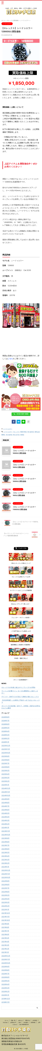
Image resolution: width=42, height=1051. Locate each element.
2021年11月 (5, 917)
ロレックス (16, 431)
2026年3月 (5, 735)
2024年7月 (5, 806)
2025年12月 (5, 746)
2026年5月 (5, 728)
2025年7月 (5, 763)
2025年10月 (5, 753)
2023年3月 (5, 860)
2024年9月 (5, 799)
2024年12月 (5, 788)
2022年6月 (5, 892)
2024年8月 (5, 803)
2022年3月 (5, 902)
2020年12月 (5, 956)
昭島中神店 (23, 431)
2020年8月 (5, 970)
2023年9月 (5, 838)
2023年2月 (5, 863)
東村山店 (37, 431)
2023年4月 (5, 856)
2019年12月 (5, 999)
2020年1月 (5, 995)
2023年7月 (5, 845)
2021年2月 (5, 949)
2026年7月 (5, 721)
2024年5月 (5, 813)
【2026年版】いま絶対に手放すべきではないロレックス (20, 701)
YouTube (5, 1022)
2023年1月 (5, 867)
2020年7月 (5, 974)
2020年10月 (5, 963)
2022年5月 (5, 895)
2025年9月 (5, 756)
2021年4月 (5, 942)
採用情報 (33, 1022)
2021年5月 (5, 938)
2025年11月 (5, 749)
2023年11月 (5, 831)
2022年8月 (5, 885)
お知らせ (20, 1020)
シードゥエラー (7, 429)
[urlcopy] (28, 422)
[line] (23, 422)
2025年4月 (5, 774)
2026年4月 (5, 731)
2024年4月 (5, 817)
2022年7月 (5, 888)
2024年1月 (5, 827)
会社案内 (25, 1022)
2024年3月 (5, 820)
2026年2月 (5, 738)
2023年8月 (5, 842)
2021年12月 (5, 913)
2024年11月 (5, 792)
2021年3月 (5, 945)
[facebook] (14, 422)
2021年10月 (5, 920)
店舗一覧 (13, 1020)
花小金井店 (9, 434)
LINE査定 (34, 1020)
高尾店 (22, 434)
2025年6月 (5, 767)
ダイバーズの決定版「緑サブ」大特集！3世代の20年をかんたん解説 (20, 707)
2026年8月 (5, 717)
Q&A (19, 1022)
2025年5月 (5, 770)
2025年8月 (5, 760)
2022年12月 (5, 870)
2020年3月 (5, 988)
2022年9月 (5, 881)
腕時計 (3, 434)
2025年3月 (5, 778)
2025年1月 (5, 785)
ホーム (6, 1020)
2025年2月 (5, 781)
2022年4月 (5, 899)
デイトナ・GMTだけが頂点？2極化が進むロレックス (20, 697)
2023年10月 (5, 835)
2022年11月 (5, 874)
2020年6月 (5, 977)
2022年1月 (5, 909)
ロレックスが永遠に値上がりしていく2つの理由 (18, 687)
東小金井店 (30, 431)
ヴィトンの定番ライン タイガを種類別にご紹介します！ (19, 692)
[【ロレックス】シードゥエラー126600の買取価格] (19, 422)
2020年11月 (5, 959)
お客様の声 (13, 1022)
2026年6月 (5, 724)
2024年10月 (5, 795)
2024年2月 (5, 824)
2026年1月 (5, 742)
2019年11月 (5, 1002)
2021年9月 (5, 924)
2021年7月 (5, 931)
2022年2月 (5, 906)
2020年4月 (5, 984)
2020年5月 (5, 981)
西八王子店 (16, 434)
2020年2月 (5, 991)
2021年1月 (5, 952)
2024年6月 (5, 810)
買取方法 (27, 1020)
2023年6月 (5, 849)
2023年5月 (5, 852)
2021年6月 (5, 934)
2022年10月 (5, 877)
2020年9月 (5, 966)
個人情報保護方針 (24, 1024)
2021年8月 (5, 927)
